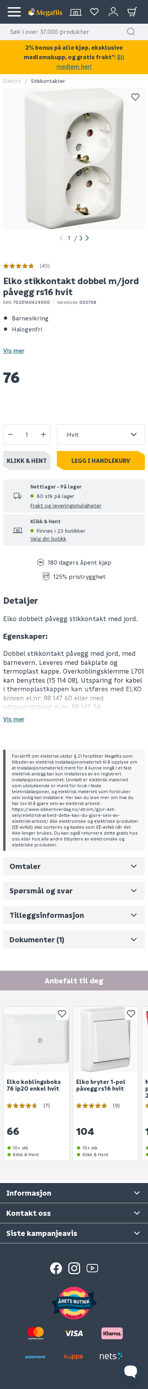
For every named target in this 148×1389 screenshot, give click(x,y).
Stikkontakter (48, 80)
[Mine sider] (94, 11)
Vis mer (13, 350)
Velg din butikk (48, 538)
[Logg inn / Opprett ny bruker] (113, 11)
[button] (131, 31)
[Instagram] (74, 1268)
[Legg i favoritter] (135, 97)
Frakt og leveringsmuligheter (65, 505)
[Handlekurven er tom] (132, 11)
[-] (10, 434)
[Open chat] (131, 1372)
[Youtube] (92, 1268)
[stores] (75, 11)
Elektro (12, 80)
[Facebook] (56, 1268)
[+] (43, 434)
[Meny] (14, 12)
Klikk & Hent (27, 460)
